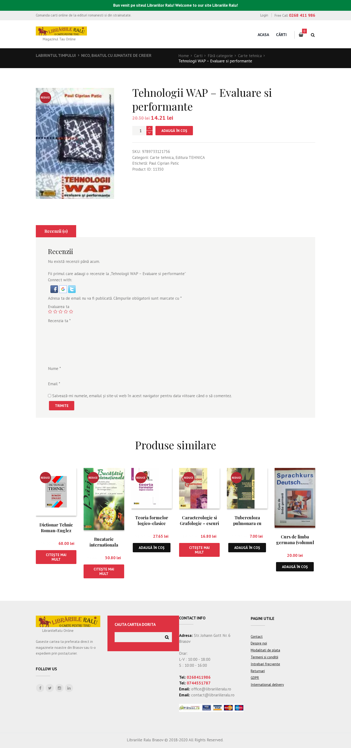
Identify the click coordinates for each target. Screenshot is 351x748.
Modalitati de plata (265, 650)
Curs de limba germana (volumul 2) (295, 542)
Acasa (263, 34)
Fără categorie (220, 55)
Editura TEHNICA (190, 157)
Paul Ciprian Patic (164, 163)
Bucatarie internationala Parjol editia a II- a (104, 544)
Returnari (258, 671)
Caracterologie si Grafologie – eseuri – (199, 523)
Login (264, 15)
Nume (54, 368)
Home (183, 55)
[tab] (56, 231)
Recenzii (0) (56, 231)
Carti (198, 55)
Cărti (281, 34)
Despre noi (259, 643)
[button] (54, 288)
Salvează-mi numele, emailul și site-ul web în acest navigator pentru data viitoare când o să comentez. (142, 395)
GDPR (255, 677)
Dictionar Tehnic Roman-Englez (56, 527)
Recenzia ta (59, 320)
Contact (257, 636)
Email (54, 383)
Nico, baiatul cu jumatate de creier (116, 55)
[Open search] (313, 35)
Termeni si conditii (264, 657)
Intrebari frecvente (265, 664)
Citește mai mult (56, 557)
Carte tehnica (250, 55)
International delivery (267, 684)
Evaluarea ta (58, 306)
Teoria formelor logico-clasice (151, 520)
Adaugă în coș (174, 130)
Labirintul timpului (56, 55)
